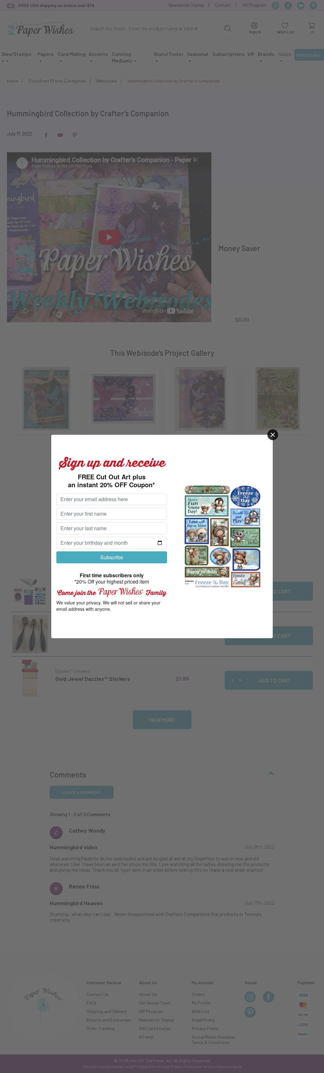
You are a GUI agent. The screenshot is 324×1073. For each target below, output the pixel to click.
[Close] (272, 434)
